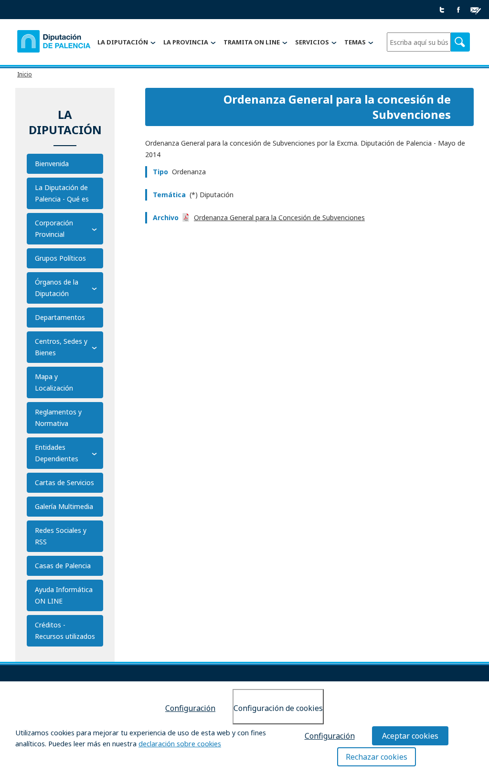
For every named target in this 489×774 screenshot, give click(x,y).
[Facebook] (458, 10)
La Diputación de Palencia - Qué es (62, 193)
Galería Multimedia (64, 506)
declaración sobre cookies (179, 743)
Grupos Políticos (60, 258)
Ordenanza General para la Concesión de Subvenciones (279, 217)
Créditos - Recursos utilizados (65, 630)
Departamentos (60, 317)
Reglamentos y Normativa (58, 417)
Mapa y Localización (54, 382)
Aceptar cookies (410, 736)
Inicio (24, 74)
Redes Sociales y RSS (60, 536)
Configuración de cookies (278, 708)
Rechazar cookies (376, 757)
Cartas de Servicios (64, 482)
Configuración (190, 708)
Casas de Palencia (63, 565)
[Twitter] (442, 10)
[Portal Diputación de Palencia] (54, 42)
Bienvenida (52, 163)
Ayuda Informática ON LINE (64, 595)
